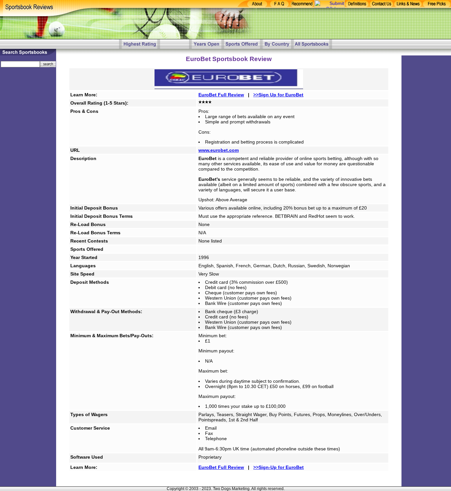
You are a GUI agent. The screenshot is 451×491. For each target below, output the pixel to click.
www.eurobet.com (218, 150)
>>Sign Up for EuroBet (278, 94)
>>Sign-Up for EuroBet (278, 467)
